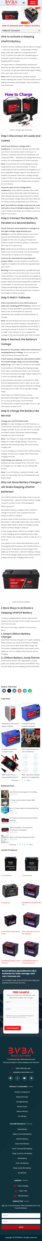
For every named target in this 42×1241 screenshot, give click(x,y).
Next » (29, 780)
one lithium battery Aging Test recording (23, 792)
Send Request (13, 1028)
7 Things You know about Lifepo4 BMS (22, 800)
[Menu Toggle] (24, 3)
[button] (39, 30)
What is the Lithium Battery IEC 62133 (22, 837)
